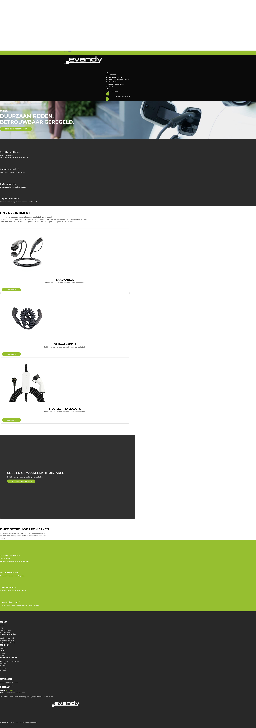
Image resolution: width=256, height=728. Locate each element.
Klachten (3, 666)
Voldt (2, 651)
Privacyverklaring (6, 685)
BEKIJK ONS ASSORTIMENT (16, 129)
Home (2, 625)
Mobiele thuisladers (7, 643)
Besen (2, 653)
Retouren (3, 663)
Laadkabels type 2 (7, 638)
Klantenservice (5, 630)
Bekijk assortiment (21, 481)
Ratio (2, 655)
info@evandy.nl (12, 690)
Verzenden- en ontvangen (10, 661)
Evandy (3, 648)
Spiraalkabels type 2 (8, 640)
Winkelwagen (5, 632)
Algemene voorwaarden (9, 682)
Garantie (3, 668)
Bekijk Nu (11, 290)
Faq (1, 628)
